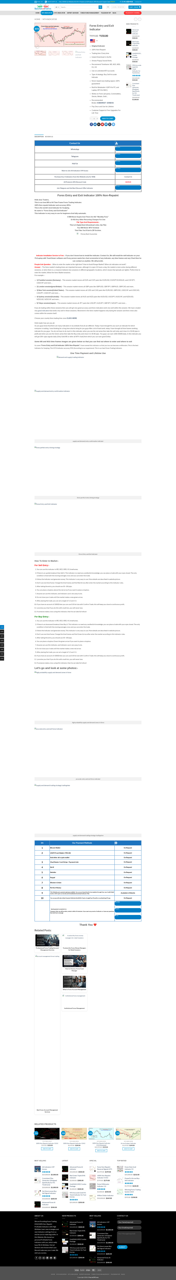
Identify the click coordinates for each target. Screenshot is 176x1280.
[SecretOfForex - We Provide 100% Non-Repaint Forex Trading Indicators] (43, 7)
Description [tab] (39, 136)
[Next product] (135, 19)
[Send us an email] (126, 2)
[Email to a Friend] (98, 124)
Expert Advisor (73, 13)
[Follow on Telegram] (132, 2)
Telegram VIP (106, 13)
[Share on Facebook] (91, 124)
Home (38, 13)
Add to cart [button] (47, 1148)
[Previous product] (139, 19)
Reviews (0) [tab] (49, 136)
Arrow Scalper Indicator (128, 1143)
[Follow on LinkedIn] (128, 2)
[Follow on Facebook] (120, 2)
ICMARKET (101, 103)
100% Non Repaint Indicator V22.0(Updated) (101, 1144)
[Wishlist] (108, 7)
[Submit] (100, 7)
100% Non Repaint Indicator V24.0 (74, 1143)
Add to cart (107, 118)
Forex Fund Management (90, 13)
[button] (118, 7)
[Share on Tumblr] (109, 124)
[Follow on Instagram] (122, 2)
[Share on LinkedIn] (106, 124)
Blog (114, 13)
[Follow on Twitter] (124, 2)
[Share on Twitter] (95, 124)
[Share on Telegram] (113, 124)
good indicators (43, 311)
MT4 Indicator (47, 13)
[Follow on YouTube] (130, 2)
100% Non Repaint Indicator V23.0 (47, 1143)
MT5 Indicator (59, 13)
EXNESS (110, 103)
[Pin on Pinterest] (102, 124)
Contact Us (138, 2)
